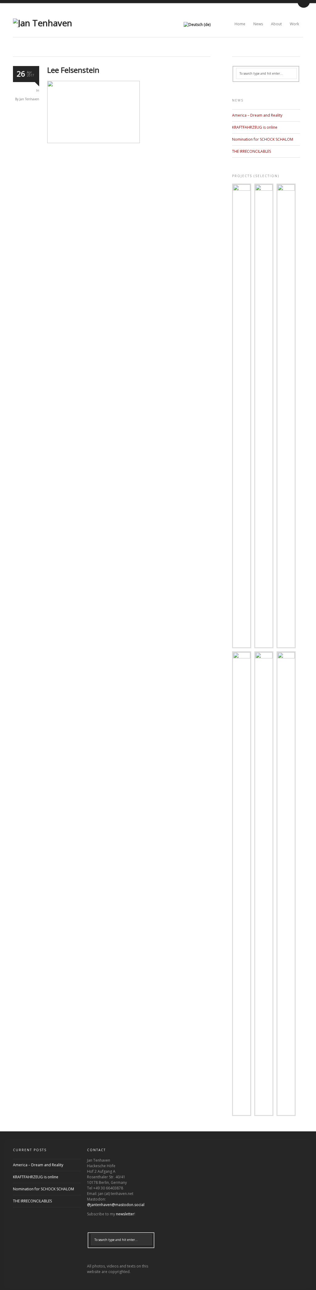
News (258, 24)
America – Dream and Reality (257, 115)
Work (294, 24)
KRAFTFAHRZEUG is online (254, 127)
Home (240, 24)
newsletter (125, 1214)
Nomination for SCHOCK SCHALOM (262, 139)
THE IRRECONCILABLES (251, 151)
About (276, 24)
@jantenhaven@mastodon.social (115, 1204)
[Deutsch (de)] (197, 24)
